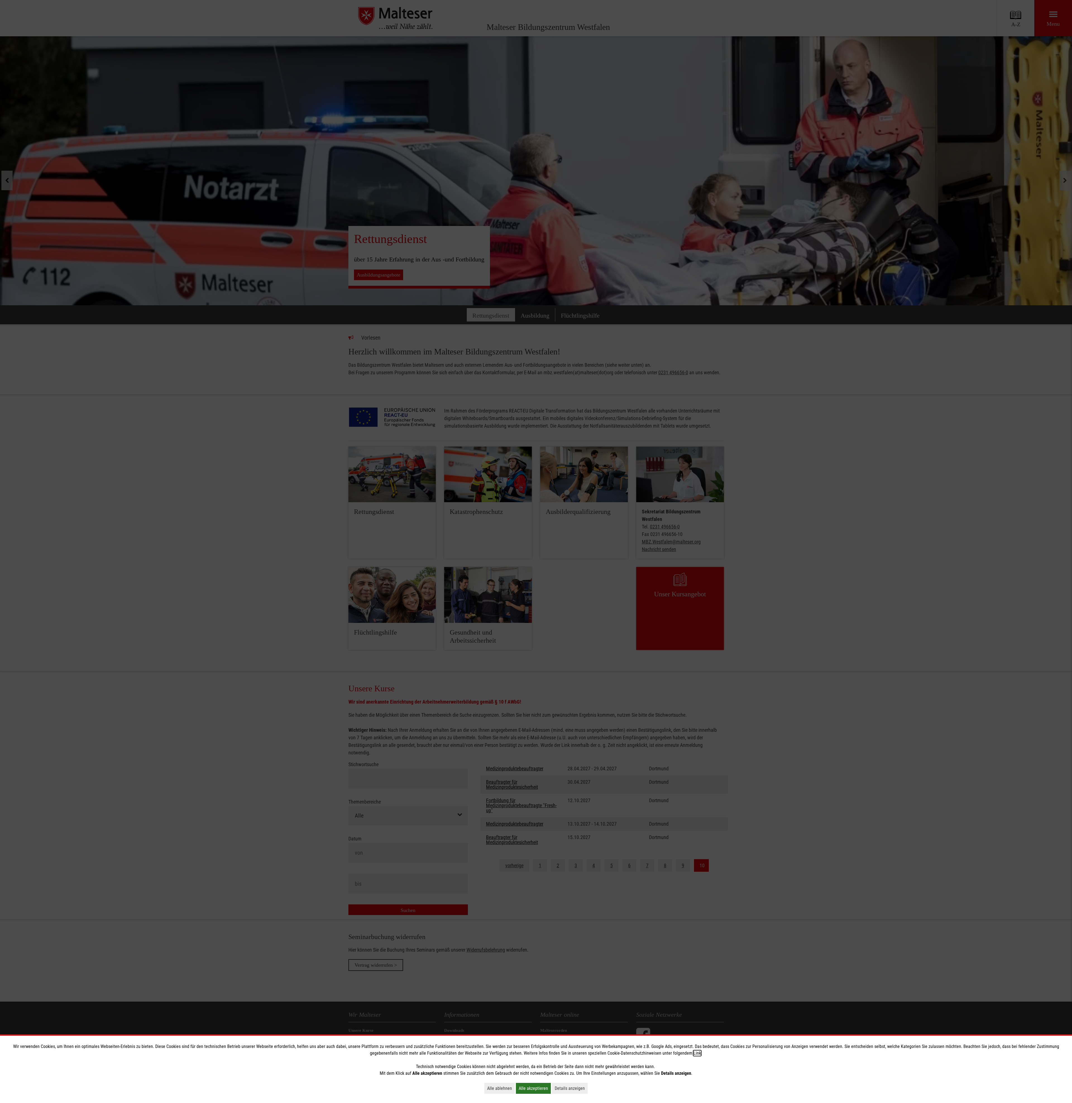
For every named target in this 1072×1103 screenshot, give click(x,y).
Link (697, 1053)
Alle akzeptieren (535, 1088)
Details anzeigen (571, 1088)
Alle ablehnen (501, 1088)
